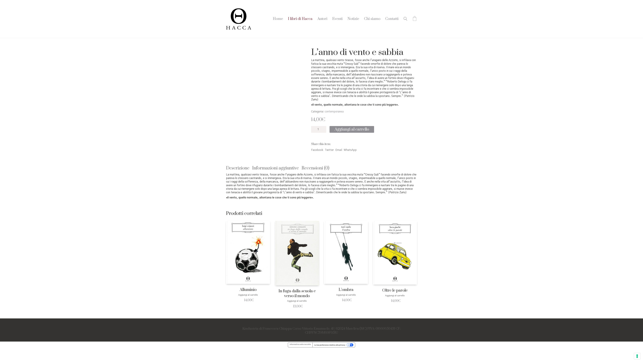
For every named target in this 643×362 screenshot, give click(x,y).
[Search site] (405, 19)
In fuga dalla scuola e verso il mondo (297, 293)
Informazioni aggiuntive (275, 168)
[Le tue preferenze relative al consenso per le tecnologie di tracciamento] (637, 356)
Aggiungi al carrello (352, 129)
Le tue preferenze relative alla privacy (329, 345)
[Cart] (414, 19)
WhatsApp (350, 150)
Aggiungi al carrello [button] (248, 295)
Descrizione (237, 168)
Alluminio (248, 289)
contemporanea (334, 111)
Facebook (317, 150)
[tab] (239, 168)
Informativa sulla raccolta (300, 344)
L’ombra (346, 289)
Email (338, 150)
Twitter (329, 150)
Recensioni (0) (315, 168)
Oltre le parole (395, 290)
